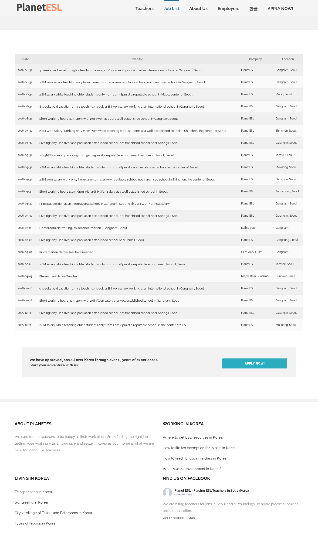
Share (192, 517)
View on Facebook (173, 517)
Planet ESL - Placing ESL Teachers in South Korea (211, 490)
